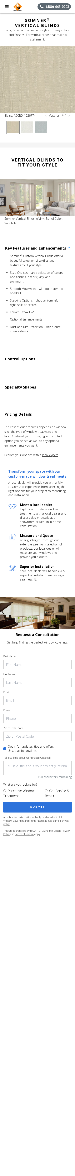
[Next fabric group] (69, 116)
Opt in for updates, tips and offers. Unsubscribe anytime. (31, 748)
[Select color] (13, 127)
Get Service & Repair (57, 793)
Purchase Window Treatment (19, 793)
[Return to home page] (25, 7)
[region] (37, 79)
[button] (6, 6)
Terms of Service (24, 834)
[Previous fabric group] (46, 116)
